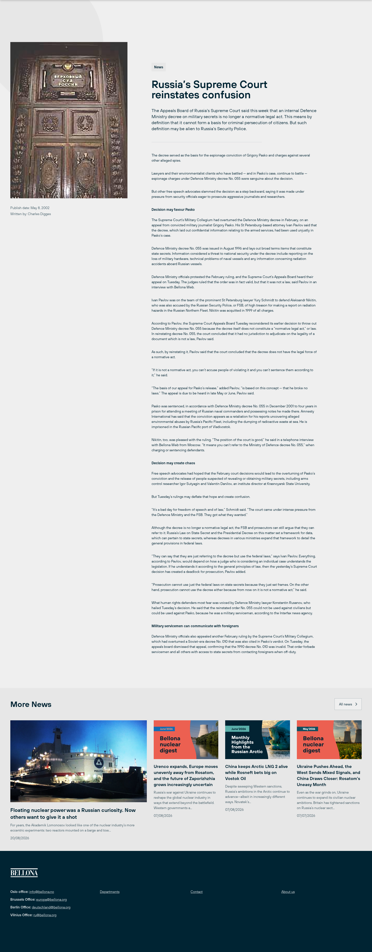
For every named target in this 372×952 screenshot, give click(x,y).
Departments (109, 892)
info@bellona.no (41, 892)
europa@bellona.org (51, 899)
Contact (197, 892)
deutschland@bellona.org (51, 907)
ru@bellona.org (44, 915)
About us (288, 892)
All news (345, 704)
